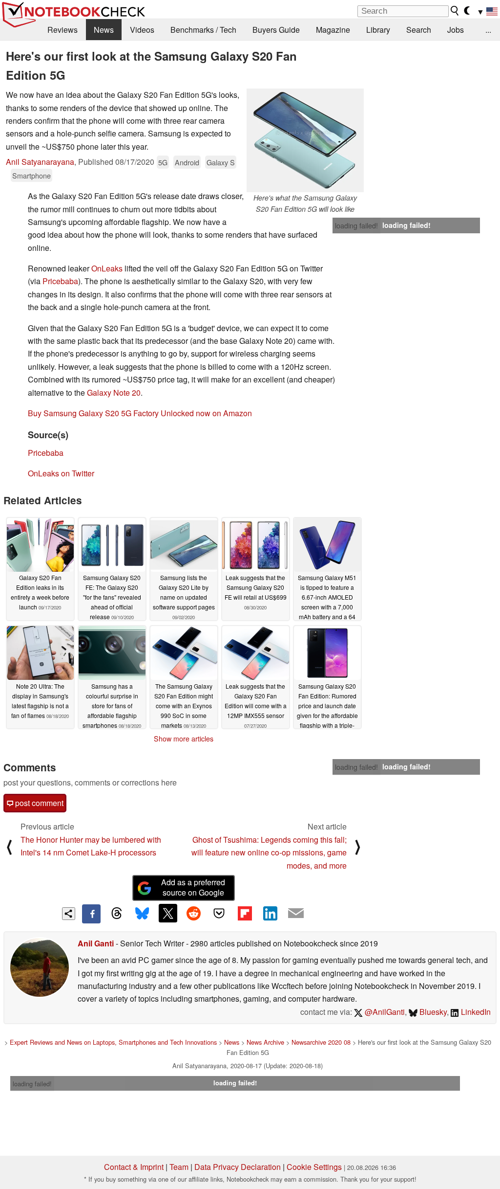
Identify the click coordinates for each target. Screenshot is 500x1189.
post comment (38, 802)
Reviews (62, 29)
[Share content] (68, 913)
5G (162, 162)
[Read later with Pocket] (219, 913)
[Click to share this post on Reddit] (193, 913)
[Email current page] (296, 913)
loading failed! (356, 225)
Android (187, 162)
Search (418, 29)
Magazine (333, 29)
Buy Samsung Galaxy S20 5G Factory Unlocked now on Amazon (140, 413)
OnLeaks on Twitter (61, 473)
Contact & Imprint (134, 1166)
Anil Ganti (96, 943)
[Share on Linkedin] (270, 913)
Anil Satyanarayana (40, 161)
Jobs (455, 29)
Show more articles (183, 738)
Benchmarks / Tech (203, 29)
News (104, 29)
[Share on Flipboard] (244, 913)
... (488, 29)
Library (378, 29)
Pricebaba (60, 281)
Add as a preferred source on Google (193, 887)
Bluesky (432, 1011)
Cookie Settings (314, 1166)
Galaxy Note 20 (114, 392)
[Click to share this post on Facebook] (91, 913)
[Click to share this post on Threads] (116, 913)
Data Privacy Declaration (237, 1166)
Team (178, 1166)
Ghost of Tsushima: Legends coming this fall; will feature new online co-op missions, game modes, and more (269, 852)
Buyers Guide (276, 29)
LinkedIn (475, 1011)
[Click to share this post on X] (168, 913)
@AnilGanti (384, 1011)
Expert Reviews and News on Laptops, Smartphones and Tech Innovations (113, 1042)
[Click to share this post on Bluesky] (142, 913)
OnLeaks (108, 268)
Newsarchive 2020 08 (321, 1042)
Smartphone (31, 175)
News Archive (265, 1042)
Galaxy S (221, 162)
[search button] (455, 11)
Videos (142, 29)
